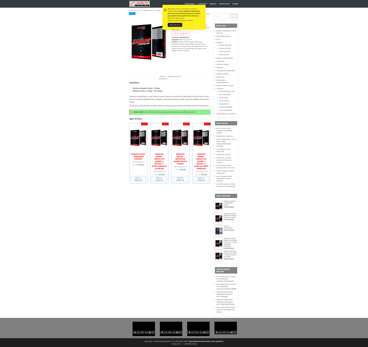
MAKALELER (220, 77)
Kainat (182, 44)
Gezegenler (175, 44)
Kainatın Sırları (200, 44)
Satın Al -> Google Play (181, 33)
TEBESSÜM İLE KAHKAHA (224, 136)
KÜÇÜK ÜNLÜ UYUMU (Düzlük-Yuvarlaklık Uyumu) (224, 160)
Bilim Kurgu (199, 42)
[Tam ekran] (153, 332)
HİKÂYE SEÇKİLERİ (225, 45)
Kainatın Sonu (176, 46)
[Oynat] (135, 332)
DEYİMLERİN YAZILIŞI (223, 155)
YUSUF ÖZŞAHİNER (225, 110)
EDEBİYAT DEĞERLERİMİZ (224, 58)
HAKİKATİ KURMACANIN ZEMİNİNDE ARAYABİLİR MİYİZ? (224, 294)
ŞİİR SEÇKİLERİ (224, 54)
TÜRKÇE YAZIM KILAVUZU (224, 85)
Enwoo (182, 344)
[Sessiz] (150, 332)
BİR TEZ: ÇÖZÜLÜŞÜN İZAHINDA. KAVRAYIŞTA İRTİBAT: (224, 130)
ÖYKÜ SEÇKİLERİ (224, 51)
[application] (144, 328)
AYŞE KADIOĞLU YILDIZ (227, 91)
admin (231, 281)
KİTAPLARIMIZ (189, 4)
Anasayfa (132, 10)
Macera (188, 46)
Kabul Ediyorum (175, 25)
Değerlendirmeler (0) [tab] (174, 76)
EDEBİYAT (219, 42)
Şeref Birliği (189, 48)
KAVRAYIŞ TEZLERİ (222, 74)
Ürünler (139, 10)
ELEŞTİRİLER (220, 61)
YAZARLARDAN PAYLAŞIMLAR (226, 114)
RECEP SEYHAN (224, 101)
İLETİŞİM (235, 4)
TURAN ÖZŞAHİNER (225, 107)
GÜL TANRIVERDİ (224, 94)
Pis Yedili (195, 46)
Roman (201, 46)
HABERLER (219, 68)
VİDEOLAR (213, 4)
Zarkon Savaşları (183, 50)
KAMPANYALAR (224, 4)
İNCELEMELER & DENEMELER (225, 71)
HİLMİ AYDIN (223, 98)
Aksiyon (180, 42)
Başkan (191, 42)
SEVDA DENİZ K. (224, 104)
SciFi (183, 48)
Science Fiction (176, 48)
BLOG (218, 39)
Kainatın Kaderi (190, 44)
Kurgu (184, 46)
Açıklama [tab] (163, 76)
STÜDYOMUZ (202, 4)
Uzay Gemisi (198, 48)
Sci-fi (205, 46)
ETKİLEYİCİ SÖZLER (222, 64)
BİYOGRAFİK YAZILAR (223, 36)
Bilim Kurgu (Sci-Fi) (186, 40)
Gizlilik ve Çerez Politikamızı (177, 20)
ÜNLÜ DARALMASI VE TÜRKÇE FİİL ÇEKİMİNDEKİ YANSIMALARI (226, 279)
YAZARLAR (219, 89)
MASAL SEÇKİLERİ (225, 48)
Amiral (186, 42)
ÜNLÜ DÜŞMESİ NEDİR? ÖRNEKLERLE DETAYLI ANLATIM (224, 178)
